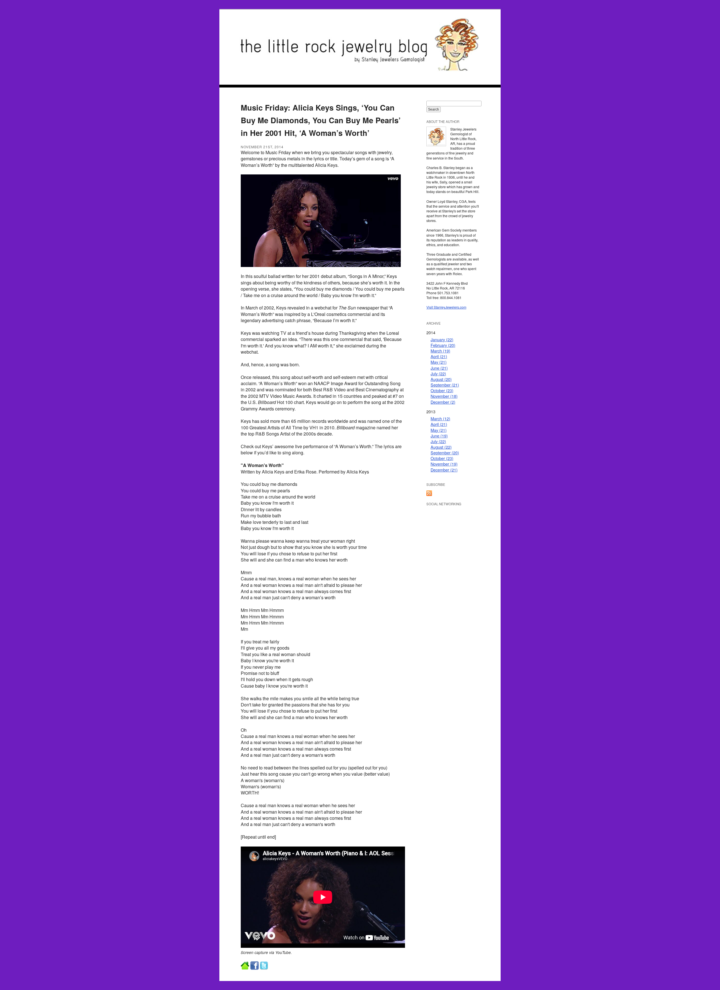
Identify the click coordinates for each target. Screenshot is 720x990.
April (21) (439, 356)
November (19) (444, 464)
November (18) (444, 396)
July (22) (438, 373)
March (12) (440, 418)
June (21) (439, 368)
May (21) (439, 362)
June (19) (439, 436)
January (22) (442, 339)
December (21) (444, 470)
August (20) (441, 379)
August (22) (441, 447)
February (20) (443, 345)
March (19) (440, 351)
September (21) (445, 385)
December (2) (443, 402)
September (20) (445, 452)
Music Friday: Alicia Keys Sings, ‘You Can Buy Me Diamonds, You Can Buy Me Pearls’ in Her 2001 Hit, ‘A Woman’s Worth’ (321, 120)
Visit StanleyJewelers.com (446, 307)
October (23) (442, 390)
